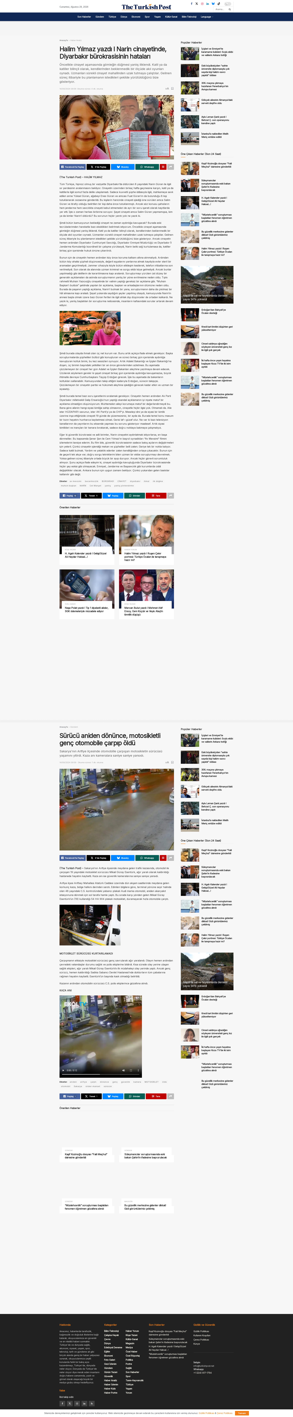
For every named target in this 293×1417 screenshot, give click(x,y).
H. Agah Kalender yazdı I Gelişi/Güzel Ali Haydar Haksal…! (85, 555)
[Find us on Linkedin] (84, 1403)
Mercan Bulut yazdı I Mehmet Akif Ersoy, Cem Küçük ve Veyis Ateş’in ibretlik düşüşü (143, 611)
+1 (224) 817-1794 (203, 1372)
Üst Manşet (95, 486)
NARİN (83, 486)
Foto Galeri (109, 1359)
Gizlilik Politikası (201, 1331)
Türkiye (112, 16)
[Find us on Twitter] (196, 4)
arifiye (83, 1082)
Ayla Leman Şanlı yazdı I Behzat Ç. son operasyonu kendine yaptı (215, 120)
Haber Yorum (130, 550)
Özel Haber (70, 604)
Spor (147, 16)
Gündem (100, 16)
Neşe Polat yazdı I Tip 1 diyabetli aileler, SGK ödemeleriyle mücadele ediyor (86, 609)
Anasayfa (64, 40)
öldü (164, 1082)
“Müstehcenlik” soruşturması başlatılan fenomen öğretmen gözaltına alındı (216, 218)
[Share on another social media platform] (170, 167)
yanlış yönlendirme (124, 486)
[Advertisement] (146, 28)
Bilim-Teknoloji (189, 16)
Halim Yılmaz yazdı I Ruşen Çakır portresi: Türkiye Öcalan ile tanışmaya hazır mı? (145, 556)
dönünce (104, 1082)
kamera (137, 1082)
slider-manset (93, 1086)
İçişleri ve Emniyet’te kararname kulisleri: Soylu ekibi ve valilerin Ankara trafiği (217, 52)
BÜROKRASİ (108, 481)
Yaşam (157, 16)
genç (115, 1082)
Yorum (129, 1392)
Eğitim (107, 1351)
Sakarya (78, 1086)
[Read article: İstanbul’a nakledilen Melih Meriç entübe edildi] (190, 138)
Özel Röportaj (133, 1355)
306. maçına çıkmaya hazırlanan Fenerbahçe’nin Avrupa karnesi (214, 86)
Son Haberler (84, 16)
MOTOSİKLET (152, 1082)
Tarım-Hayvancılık (135, 1380)
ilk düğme (158, 481)
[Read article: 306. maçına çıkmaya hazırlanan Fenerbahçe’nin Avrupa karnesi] (190, 87)
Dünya (124, 16)
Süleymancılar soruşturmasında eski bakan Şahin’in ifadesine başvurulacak (145, 1156)
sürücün (108, 1086)
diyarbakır (135, 481)
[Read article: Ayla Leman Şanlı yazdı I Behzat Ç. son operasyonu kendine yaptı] (190, 121)
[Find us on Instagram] (202, 4)
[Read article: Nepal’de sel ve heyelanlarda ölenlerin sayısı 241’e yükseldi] (207, 285)
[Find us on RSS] (92, 1403)
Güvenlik (108, 1376)
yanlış (108, 486)
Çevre (107, 1339)
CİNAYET (122, 481)
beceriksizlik (91, 481)
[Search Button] (230, 9)
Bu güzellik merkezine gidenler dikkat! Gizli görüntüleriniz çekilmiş (217, 234)
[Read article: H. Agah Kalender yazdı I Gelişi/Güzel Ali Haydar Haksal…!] (87, 534)
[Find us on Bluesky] (213, 4)
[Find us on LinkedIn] (207, 4)
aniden (73, 1082)
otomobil (65, 1086)
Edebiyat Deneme (113, 1347)
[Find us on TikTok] (219, 4)
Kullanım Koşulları (202, 1335)
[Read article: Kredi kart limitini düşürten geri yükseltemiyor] (190, 331)
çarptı (93, 1082)
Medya (129, 1347)
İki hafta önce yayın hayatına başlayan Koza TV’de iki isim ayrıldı (216, 363)
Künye (197, 1343)
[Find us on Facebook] (191, 4)
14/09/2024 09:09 (68, 88)
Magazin (128, 1201)
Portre (129, 1364)
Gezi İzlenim (110, 1364)
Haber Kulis (110, 1388)
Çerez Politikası (201, 1339)
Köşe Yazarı (70, 550)
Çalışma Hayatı (111, 1335)
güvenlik (125, 1082)
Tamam (242, 1413)
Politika (129, 1359)
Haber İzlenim (111, 1384)
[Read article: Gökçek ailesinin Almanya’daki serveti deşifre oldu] (190, 104)
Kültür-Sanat (171, 16)
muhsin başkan (68, 486)
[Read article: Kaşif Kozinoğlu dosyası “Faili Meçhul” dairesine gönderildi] (190, 168)
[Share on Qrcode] (163, 167)
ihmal (146, 481)
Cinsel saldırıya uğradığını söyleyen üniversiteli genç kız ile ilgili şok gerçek (216, 346)
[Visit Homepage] (146, 7)
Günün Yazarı (110, 1372)
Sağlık (129, 1368)
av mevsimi (75, 481)
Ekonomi (136, 16)
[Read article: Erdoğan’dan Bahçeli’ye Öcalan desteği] (190, 314)
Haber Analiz (76, 40)
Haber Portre (110, 1392)
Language (206, 16)
